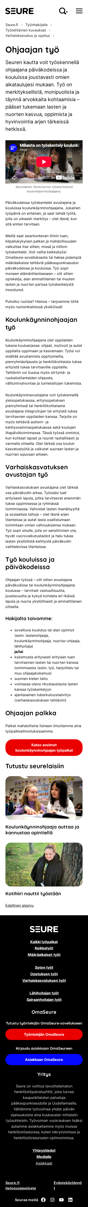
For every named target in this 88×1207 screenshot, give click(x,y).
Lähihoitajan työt (44, 993)
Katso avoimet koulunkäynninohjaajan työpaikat (44, 748)
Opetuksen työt (44, 974)
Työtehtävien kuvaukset (25, 30)
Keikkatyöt (44, 948)
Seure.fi (11, 24)
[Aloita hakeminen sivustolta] (63, 11)
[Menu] (79, 11)
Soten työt (44, 967)
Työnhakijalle (36, 24)
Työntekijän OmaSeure (44, 1034)
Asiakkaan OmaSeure (44, 1059)
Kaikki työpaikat (44, 942)
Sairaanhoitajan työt (44, 999)
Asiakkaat (44, 1163)
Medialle (44, 1156)
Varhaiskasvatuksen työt (44, 980)
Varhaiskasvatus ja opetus (27, 35)
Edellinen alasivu (19, 905)
